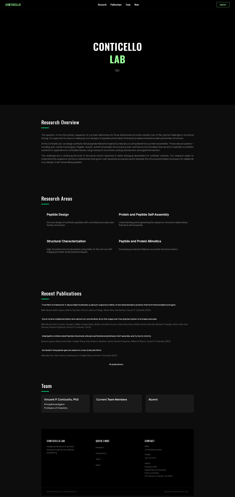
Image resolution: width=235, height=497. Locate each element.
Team (128, 4)
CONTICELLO (13, 5)
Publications (116, 4)
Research (102, 4)
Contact (223, 4)
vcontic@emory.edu (153, 449)
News (136, 4)
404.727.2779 (150, 458)
